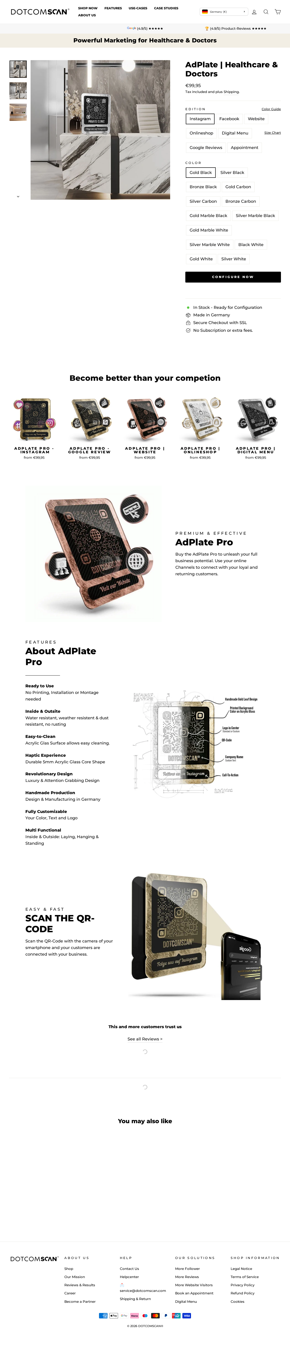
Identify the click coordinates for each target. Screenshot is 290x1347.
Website (256, 118)
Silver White (233, 258)
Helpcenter (129, 1277)
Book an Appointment (194, 1293)
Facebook (229, 118)
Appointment (244, 147)
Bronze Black (203, 186)
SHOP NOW (88, 8)
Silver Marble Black (255, 215)
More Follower (187, 1268)
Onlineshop (201, 133)
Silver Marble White (210, 244)
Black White (250, 244)
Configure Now (145, 1338)
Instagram (200, 118)
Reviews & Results (79, 1285)
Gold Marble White (209, 230)
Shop (68, 1268)
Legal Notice (241, 1268)
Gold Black (201, 172)
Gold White (201, 258)
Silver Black (232, 172)
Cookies (237, 1301)
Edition (195, 109)
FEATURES (113, 8)
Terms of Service (245, 1277)
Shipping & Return (135, 1299)
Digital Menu (235, 133)
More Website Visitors (194, 1285)
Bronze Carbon (240, 201)
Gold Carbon (238, 186)
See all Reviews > (145, 1039)
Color (193, 163)
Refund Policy (242, 1293)
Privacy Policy (242, 1285)
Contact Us (129, 1268)
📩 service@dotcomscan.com (143, 1288)
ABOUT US (87, 15)
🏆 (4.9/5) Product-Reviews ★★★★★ (235, 28)
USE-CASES (138, 8)
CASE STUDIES (166, 8)
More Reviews (187, 1277)
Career (70, 1293)
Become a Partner (80, 1301)
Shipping (231, 92)
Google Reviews (206, 147)
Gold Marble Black (208, 215)
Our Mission (74, 1277)
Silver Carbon (203, 201)
